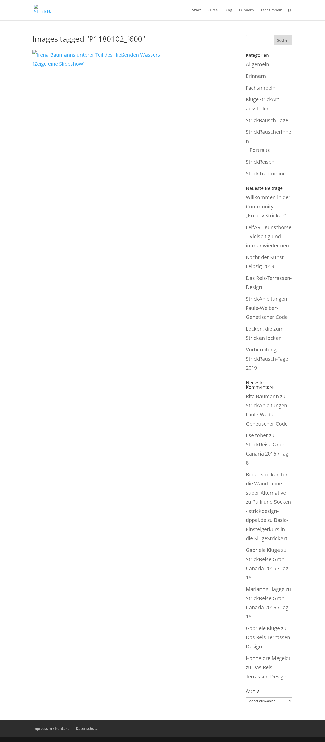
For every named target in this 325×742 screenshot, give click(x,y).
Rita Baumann (262, 396)
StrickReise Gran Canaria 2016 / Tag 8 (267, 453)
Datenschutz (87, 728)
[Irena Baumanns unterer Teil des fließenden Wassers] (96, 54)
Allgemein (257, 64)
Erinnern (246, 10)
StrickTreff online (266, 173)
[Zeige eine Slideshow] (58, 63)
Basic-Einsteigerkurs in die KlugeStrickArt (267, 529)
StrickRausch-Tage (267, 120)
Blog (228, 10)
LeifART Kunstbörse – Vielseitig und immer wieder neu (268, 236)
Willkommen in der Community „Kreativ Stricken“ (268, 206)
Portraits (260, 150)
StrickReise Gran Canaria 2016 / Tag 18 (267, 568)
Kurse (213, 10)
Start (196, 10)
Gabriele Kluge (263, 550)
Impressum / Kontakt (50, 728)
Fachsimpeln (271, 10)
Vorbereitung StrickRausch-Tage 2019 (267, 358)
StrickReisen (260, 161)
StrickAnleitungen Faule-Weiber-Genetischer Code (267, 308)
